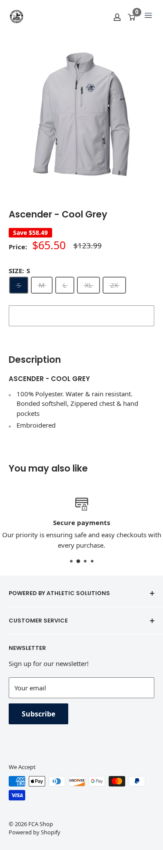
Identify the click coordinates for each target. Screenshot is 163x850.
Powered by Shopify (34, 832)
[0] (132, 16)
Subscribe (38, 714)
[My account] (117, 16)
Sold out (81, 316)
